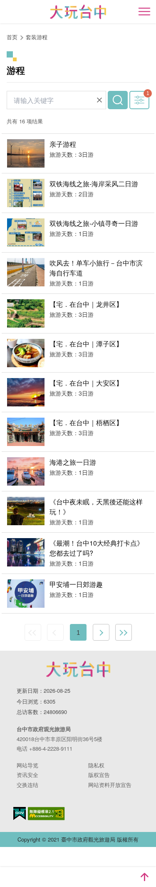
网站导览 (27, 765)
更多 (139, 100)
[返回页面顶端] (144, 877)
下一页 (101, 632)
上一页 (55, 632)
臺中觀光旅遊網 (78, 12)
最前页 (33, 632)
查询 (118, 100)
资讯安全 (27, 775)
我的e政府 (19, 813)
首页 (12, 37)
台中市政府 (78, 669)
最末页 (123, 632)
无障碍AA (46, 813)
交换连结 (27, 785)
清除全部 (99, 100)
